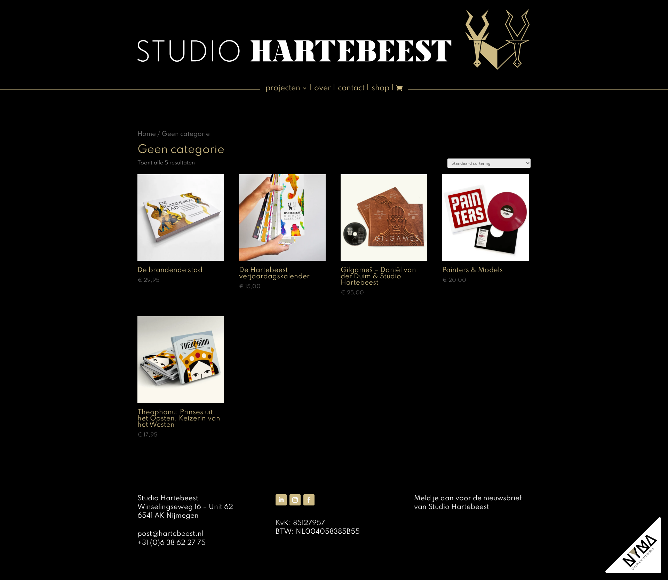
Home (146, 134)
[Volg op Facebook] (309, 499)
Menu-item (399, 91)
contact (351, 89)
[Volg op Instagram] (295, 499)
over (322, 89)
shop (380, 89)
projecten (282, 89)
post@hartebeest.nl (170, 534)
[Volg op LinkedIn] (281, 499)
